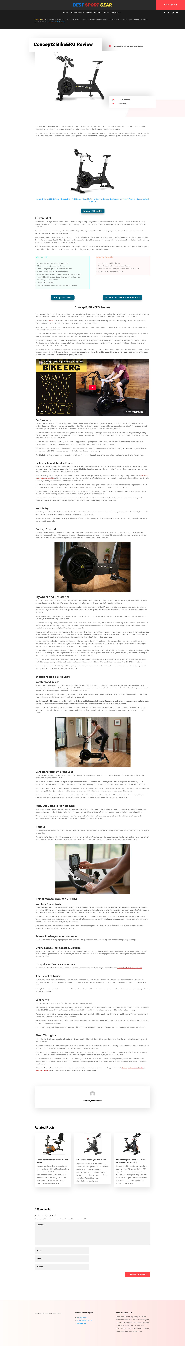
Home (65, 12)
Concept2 (51, 321)
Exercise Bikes (118, 46)
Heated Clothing (93, 12)
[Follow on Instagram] (172, 12)
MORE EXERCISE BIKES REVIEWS (122, 297)
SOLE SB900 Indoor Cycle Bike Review (91, 1160)
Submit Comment (137, 1274)
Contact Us (170, 5)
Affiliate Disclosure (84, 1320)
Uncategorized (138, 46)
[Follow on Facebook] (164, 12)
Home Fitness (76, 12)
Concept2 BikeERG (92, 211)
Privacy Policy (82, 1317)
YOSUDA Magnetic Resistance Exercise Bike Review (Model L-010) (131, 1161)
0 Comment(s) (122, 104)
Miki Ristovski (96, 1101)
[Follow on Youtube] (177, 12)
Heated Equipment (112, 12)
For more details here (55, 22)
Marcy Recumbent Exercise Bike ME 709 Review (52, 1161)
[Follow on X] (168, 12)
